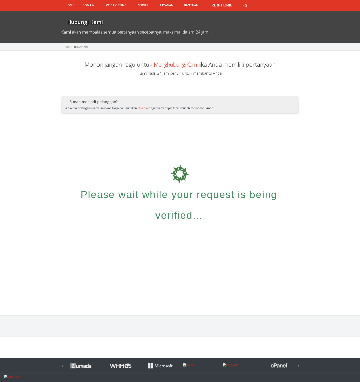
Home (69, 5)
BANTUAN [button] (191, 5)
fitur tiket (144, 108)
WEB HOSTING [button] (116, 5)
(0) (245, 5)
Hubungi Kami (81, 46)
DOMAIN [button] (88, 5)
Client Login (221, 5)
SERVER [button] (143, 5)
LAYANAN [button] (166, 5)
